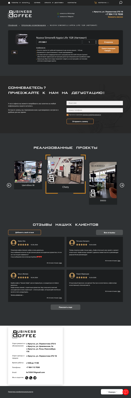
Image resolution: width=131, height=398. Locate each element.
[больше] (96, 40)
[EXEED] (103, 180)
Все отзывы (109, 232)
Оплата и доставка (54, 2)
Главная (12, 25)
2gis (60, 263)
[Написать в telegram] (35, 377)
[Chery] (65, 170)
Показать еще (65, 307)
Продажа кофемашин (33, 25)
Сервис (37, 2)
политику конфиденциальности (92, 114)
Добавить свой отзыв (24, 232)
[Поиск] (121, 2)
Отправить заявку (80, 121)
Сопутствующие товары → (108, 49)
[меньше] (96, 43)
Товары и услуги (19, 2)
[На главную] (20, 14)
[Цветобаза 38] (28, 172)
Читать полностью (17, 295)
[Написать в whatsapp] (31, 377)
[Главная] (9, 3)
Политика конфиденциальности (20, 392)
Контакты (72, 2)
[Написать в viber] (27, 377)
